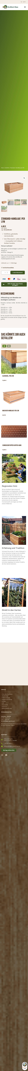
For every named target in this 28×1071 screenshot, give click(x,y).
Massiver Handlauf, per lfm (10, 410)
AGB (3, 703)
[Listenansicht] (9, 346)
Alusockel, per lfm (8, 376)
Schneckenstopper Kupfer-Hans (11, 445)
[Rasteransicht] (4, 346)
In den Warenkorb (18, 272)
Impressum (4, 706)
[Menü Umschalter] (25, 7)
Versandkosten (8, 230)
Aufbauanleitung (6, 697)
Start (2, 167)
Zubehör (7, 167)
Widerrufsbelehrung (6, 708)
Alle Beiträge (5, 696)
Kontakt (4, 701)
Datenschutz (5, 704)
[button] (24, 178)
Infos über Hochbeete (7, 694)
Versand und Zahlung (7, 699)
